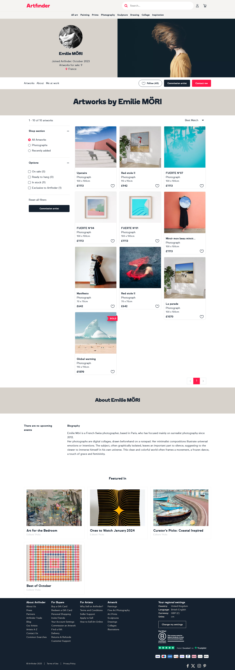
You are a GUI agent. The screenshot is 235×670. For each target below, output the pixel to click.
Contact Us (32, 633)
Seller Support (87, 614)
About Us (31, 606)
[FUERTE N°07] (184, 157)
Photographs (39, 145)
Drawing (134, 15)
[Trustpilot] (182, 647)
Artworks (29, 83)
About (40, 83)
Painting (84, 15)
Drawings (112, 621)
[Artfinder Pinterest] (204, 666)
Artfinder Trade (34, 618)
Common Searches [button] (36, 637)
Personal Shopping (61, 614)
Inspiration (158, 15)
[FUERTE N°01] (140, 218)
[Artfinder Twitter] (193, 666)
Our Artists (32, 625)
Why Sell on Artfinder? (91, 606)
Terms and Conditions (91, 610)
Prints (95, 15)
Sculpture (122, 15)
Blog (28, 621)
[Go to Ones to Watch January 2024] (117, 513)
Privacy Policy (69, 663)
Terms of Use (52, 663)
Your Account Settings (62, 621)
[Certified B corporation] (171, 636)
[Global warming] (95, 343)
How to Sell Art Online (91, 621)
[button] (49, 131)
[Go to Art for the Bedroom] (54, 513)
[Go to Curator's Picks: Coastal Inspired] (181, 513)
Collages (112, 625)
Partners (30, 614)
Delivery (55, 633)
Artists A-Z (31, 629)
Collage (146, 15)
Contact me (201, 83)
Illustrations (113, 629)
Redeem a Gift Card (61, 610)
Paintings (112, 606)
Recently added (41, 150)
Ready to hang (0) (43, 176)
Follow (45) (153, 83)
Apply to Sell (86, 618)
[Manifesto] (95, 278)
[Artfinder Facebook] (188, 666)
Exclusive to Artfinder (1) (47, 187)
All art (74, 15)
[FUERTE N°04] (95, 218)
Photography (108, 15)
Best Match (191, 120)
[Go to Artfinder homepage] (38, 6)
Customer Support (61, 641)
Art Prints (112, 614)
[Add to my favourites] (113, 186)
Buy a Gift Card (59, 606)
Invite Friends (58, 618)
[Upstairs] (95, 157)
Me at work (52, 83)
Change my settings (172, 624)
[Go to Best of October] (54, 568)
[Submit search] (126, 6)
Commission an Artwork (63, 625)
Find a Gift (56, 629)
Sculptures (113, 618)
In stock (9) (39, 182)
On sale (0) (38, 171)
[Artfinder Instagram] (199, 666)
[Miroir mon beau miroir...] (184, 223)
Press (29, 610)
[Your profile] (197, 5)
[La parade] (184, 288)
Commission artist (177, 83)
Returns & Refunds (61, 637)
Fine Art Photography (119, 610)
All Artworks (39, 139)
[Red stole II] (140, 157)
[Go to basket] (204, 5)
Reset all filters (37, 199)
